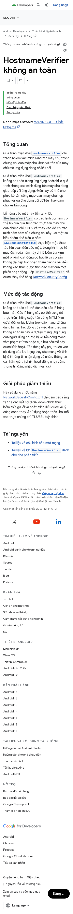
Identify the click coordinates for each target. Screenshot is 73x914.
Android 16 (10, 698)
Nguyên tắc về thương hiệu (23, 884)
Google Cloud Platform (18, 856)
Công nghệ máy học (16, 606)
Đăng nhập (60, 5)
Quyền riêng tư (13, 625)
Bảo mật (8, 556)
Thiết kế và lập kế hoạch (46, 31)
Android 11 (10, 731)
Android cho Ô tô (14, 668)
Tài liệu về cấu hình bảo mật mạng (35, 443)
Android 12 (10, 724)
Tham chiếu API (13, 761)
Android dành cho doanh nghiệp (24, 549)
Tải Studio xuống (13, 767)
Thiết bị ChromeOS (15, 662)
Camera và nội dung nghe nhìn (23, 619)
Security (11, 18)
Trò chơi (8, 599)
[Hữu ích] (65, 44)
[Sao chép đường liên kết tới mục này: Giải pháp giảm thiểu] (55, 384)
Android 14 (10, 711)
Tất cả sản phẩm (14, 863)
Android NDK (11, 774)
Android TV (10, 675)
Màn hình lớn (11, 649)
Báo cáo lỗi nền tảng (16, 791)
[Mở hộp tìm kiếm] (38, 4)
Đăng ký (59, 894)
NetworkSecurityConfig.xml (23, 397)
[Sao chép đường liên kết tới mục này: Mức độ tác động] (47, 294)
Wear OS (9, 655)
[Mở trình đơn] (6, 5)
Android (8, 543)
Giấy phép (34, 877)
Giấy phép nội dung (53, 493)
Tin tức (7, 569)
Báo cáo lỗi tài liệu (14, 797)
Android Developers (15, 31)
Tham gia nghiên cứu (16, 811)
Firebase (8, 850)
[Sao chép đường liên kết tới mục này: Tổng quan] (32, 144)
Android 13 (10, 718)
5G (5, 632)
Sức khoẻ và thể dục (16, 612)
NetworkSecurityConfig (50, 277)
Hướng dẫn (30, 36)
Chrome (8, 843)
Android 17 (10, 692)
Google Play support (16, 804)
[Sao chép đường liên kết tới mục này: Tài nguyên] (32, 434)
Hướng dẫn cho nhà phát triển (22, 754)
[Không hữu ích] (65, 50)
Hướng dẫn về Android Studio (22, 748)
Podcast (8, 582)
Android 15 (10, 705)
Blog (6, 575)
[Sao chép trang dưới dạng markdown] (21, 80)
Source (7, 562)
